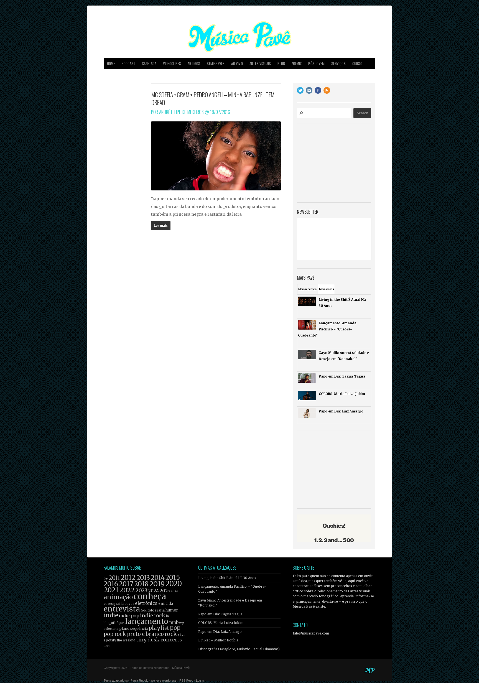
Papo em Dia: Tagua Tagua (220, 614)
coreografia (114, 604)
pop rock (115, 634)
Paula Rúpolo (139, 680)
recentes (307, 289)
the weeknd (126, 640)
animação (118, 597)
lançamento (146, 621)
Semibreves (216, 63)
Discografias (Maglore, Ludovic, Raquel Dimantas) (239, 649)
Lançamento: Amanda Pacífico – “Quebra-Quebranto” (232, 589)
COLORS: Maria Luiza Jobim (220, 623)
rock (171, 634)
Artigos (194, 63)
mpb (174, 622)
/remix (297, 63)
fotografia (156, 610)
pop (175, 627)
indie (111, 615)
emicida (165, 603)
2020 (173, 583)
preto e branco (145, 634)
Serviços (338, 63)
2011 (114, 578)
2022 (127, 590)
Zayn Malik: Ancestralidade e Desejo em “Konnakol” (230, 602)
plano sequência (133, 628)
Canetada (149, 63)
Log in (200, 680)
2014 (158, 578)
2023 (141, 590)
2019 (157, 583)
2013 (143, 578)
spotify (110, 640)
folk (144, 610)
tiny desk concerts (159, 639)
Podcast (128, 63)
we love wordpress (164, 680)
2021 (111, 590)
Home (111, 63)
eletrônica (146, 603)
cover (129, 604)
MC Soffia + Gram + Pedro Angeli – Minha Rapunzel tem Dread (213, 98)
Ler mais (161, 226)
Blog (281, 63)
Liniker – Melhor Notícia (218, 640)
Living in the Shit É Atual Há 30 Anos (227, 578)
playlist (159, 628)
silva (181, 635)
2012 (128, 577)
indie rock (152, 615)
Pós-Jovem (316, 63)
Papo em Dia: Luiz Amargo (220, 632)
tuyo (107, 645)
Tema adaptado (114, 680)
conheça (150, 596)
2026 (174, 591)
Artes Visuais (260, 63)
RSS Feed (186, 680)
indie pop (129, 615)
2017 (126, 584)
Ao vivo (237, 63)
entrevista (122, 608)
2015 (172, 577)
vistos (326, 289)
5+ (106, 578)
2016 (111, 584)
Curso (357, 63)
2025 (165, 590)
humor (171, 610)
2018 (141, 584)
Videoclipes (172, 63)
